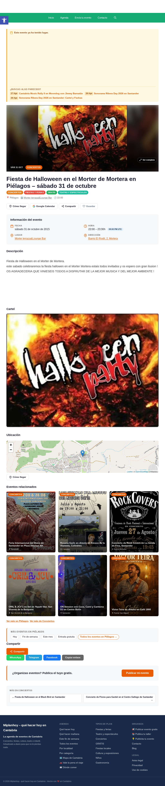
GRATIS (51, 192)
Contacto (102, 17)
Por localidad (66, 748)
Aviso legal (137, 760)
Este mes (48, 637)
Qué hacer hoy (67, 729)
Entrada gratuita (66, 637)
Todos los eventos (68, 743)
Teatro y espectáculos (73, 192)
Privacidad (137, 765)
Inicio (51, 17)
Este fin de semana (69, 739)
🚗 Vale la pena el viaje (71, 762)
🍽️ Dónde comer (68, 767)
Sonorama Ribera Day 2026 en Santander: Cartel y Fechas (46, 98)
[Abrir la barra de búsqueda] (115, 18)
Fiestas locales (103, 748)
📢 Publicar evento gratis (144, 729)
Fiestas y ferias (35, 192)
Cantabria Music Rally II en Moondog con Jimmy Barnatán (47, 93)
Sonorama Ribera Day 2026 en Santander (112, 93)
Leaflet (129, 471)
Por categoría (66, 753)
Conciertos (34, 167)
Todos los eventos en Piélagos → (98, 637)
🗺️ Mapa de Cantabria (70, 758)
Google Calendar (45, 206)
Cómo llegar (19, 206)
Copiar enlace (72, 657)
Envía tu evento (83, 17)
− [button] (11, 450)
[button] (4, 20)
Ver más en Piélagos (17, 621)
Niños (99, 758)
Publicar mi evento (137, 673)
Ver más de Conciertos (42, 621)
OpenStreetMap (142, 471)
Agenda (64, 17)
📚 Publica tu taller (141, 734)
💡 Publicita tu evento (143, 739)
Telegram (34, 657)
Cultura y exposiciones (107, 753)
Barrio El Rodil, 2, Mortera (103, 238)
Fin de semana (30, 637)
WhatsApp (15, 657)
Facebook (52, 657)
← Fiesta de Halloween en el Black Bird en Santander (38, 697)
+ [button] (11, 445)
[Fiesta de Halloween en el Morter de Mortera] (82, 370)
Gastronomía (102, 762)
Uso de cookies (140, 770)
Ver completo (149, 160)
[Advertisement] (83, 59)
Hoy (15, 637)
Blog (134, 748)
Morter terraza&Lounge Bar (38, 197)
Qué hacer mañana (69, 734)
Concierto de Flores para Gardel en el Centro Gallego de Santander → (119, 698)
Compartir (70, 206)
